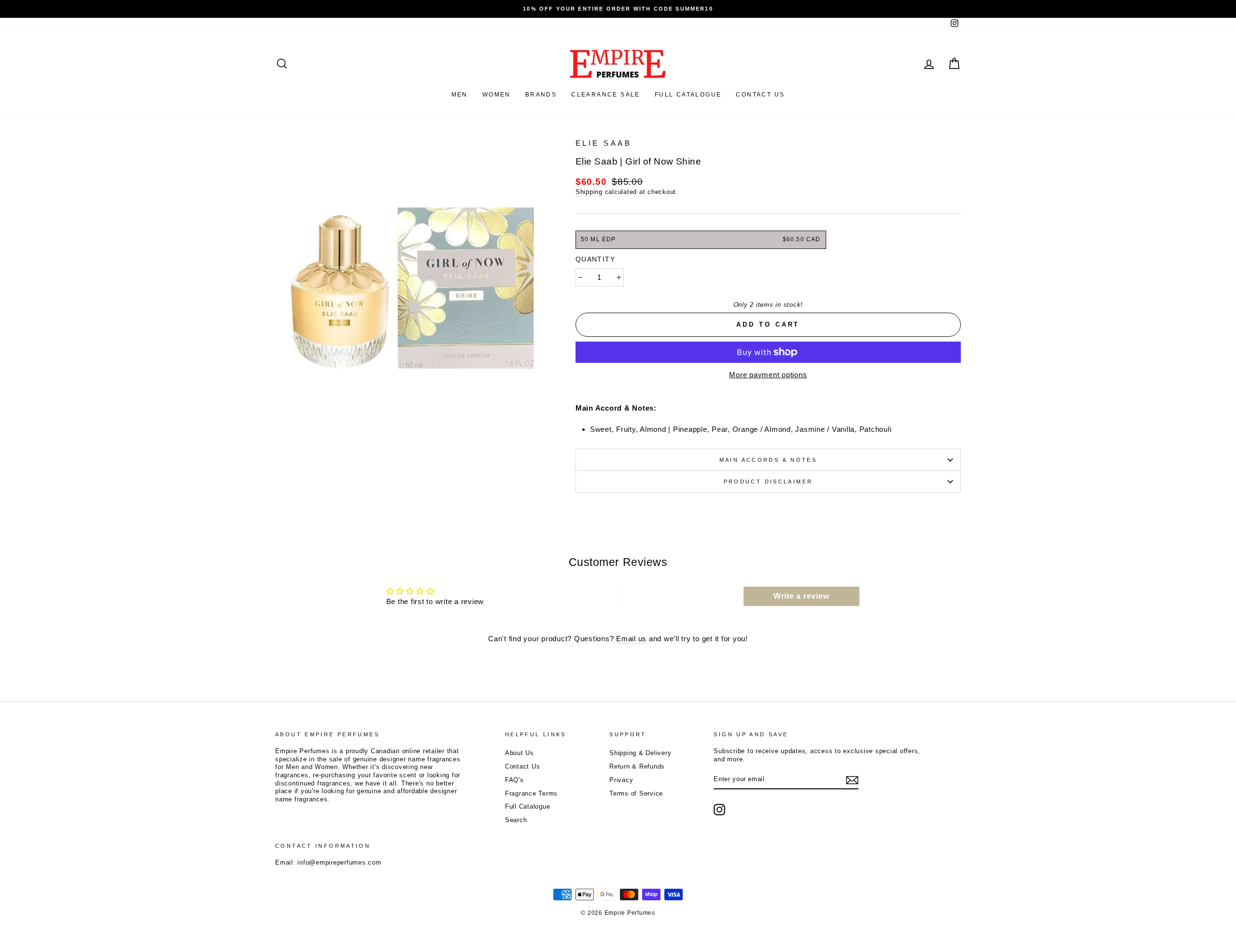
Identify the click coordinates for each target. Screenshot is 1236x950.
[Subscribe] (852, 780)
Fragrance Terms (531, 793)
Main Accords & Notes (768, 460)
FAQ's (514, 780)
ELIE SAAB (604, 143)
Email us (631, 638)
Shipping (589, 191)
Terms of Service (636, 793)
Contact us (760, 94)
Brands (541, 94)
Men (459, 94)
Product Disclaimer (768, 481)
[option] (618, 9)
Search (516, 820)
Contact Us (522, 766)
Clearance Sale (605, 94)
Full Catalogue (527, 806)
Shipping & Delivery (640, 753)
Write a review (801, 596)
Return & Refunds (637, 766)
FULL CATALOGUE (688, 94)
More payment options (768, 375)
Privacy (621, 780)
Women (496, 94)
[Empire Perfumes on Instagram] (719, 809)
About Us (519, 753)
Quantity (595, 259)
